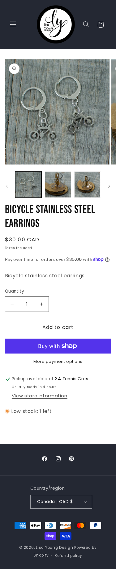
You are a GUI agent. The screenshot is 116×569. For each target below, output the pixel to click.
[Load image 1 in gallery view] (28, 184)
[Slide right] (109, 186)
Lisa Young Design (54, 547)
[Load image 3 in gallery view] (87, 184)
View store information (39, 396)
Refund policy (68, 555)
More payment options (58, 361)
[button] (13, 24)
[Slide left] (7, 186)
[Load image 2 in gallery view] (58, 184)
